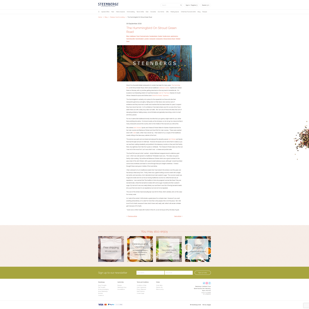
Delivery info (159, 287)
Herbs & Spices (120, 12)
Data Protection (141, 291)
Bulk (147, 12)
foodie (160, 36)
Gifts (167, 12)
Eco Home (161, 12)
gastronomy (174, 36)
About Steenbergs (103, 291)
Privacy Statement (141, 289)
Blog (199, 12)
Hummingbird (139, 38)
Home (100, 17)
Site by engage (206, 304)
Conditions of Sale (141, 285)
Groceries (153, 12)
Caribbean (133, 36)
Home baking (131, 12)
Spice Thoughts (102, 285)
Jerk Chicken (137, 127)
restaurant (152, 38)
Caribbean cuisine (164, 88)
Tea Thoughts (101, 287)
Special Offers (105, 12)
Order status (159, 285)
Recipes (204, 12)
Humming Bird (130, 38)
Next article (177, 216)
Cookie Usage (140, 293)
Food (138, 36)
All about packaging (103, 289)
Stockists (100, 293)
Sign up (202, 272)
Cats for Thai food (164, 93)
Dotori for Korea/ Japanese (160, 95)
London (146, 38)
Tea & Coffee (140, 12)
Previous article (132, 216)
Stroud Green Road (169, 38)
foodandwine (153, 36)
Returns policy (160, 289)
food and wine (144, 36)
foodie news (166, 36)
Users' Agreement (141, 287)
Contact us (101, 295)
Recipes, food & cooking (117, 17)
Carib (134, 133)
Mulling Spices (175, 12)
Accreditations (121, 289)
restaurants (159, 38)
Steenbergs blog (121, 287)
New (112, 12)
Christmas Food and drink (188, 12)
